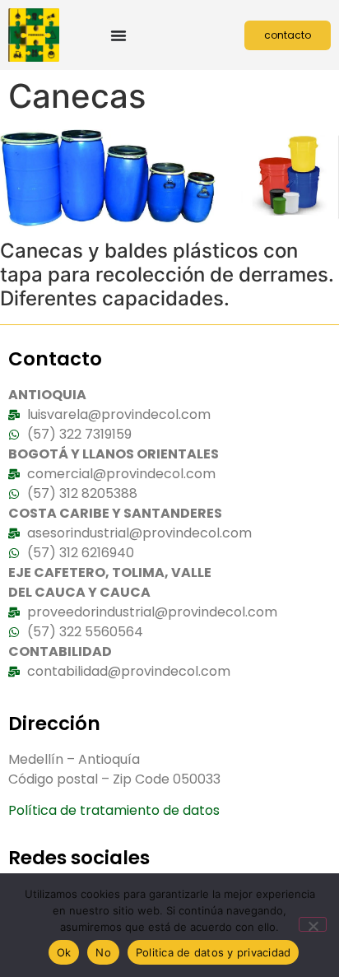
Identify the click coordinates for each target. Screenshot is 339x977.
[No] (313, 924)
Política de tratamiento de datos (114, 810)
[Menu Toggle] (118, 35)
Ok (64, 952)
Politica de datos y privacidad (213, 952)
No (103, 952)
